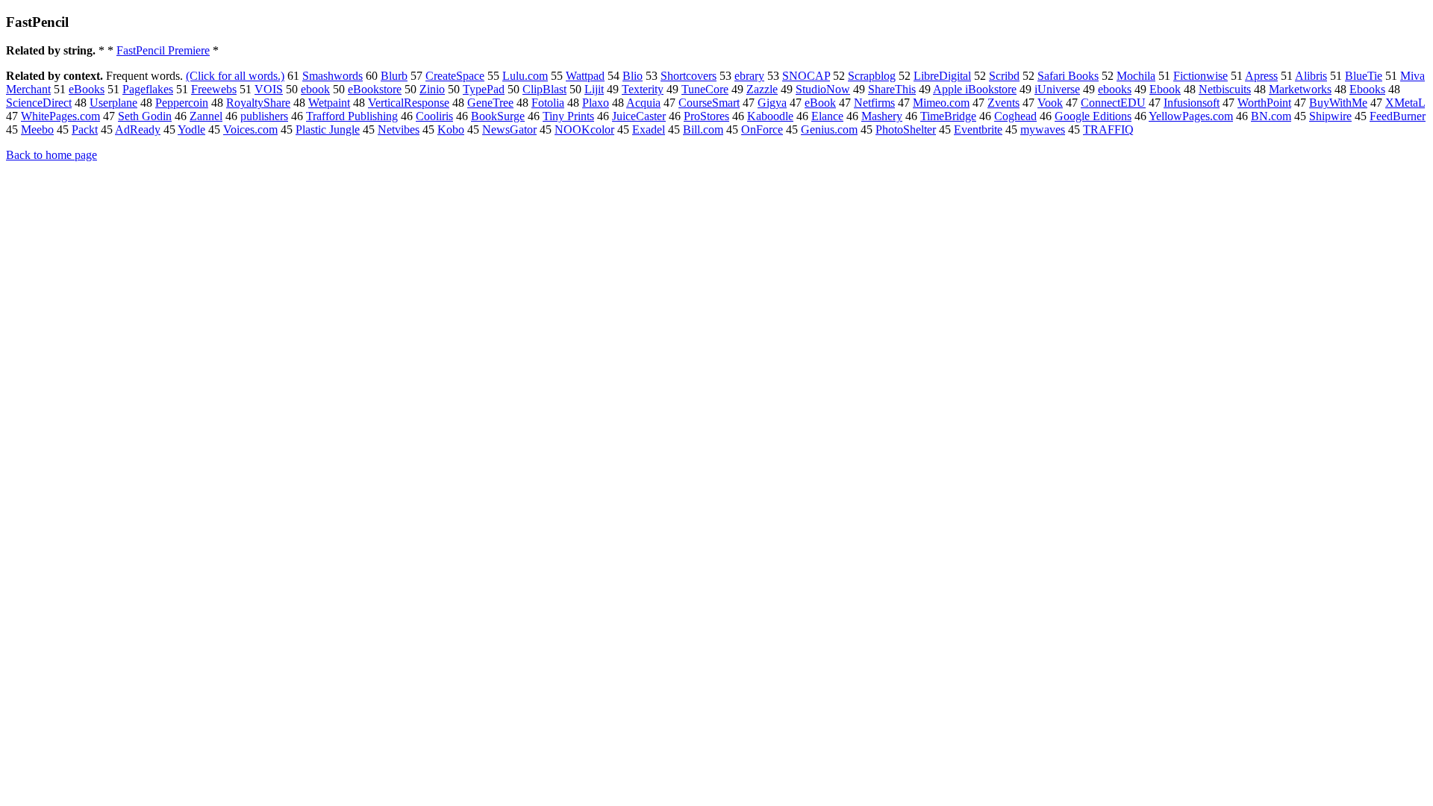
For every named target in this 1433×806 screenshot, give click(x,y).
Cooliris (434, 116)
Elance (827, 116)
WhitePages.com (60, 116)
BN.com (1271, 116)
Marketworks (1300, 89)
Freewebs (214, 89)
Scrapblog (872, 75)
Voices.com (250, 129)
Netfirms (874, 102)
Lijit (594, 89)
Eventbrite (978, 129)
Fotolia (547, 102)
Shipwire (1330, 116)
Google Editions (1093, 116)
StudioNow (823, 89)
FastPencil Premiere (163, 50)
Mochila (1136, 75)
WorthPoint (1264, 102)
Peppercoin (181, 102)
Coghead (1015, 116)
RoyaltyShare (258, 102)
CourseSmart (709, 102)
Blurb (394, 75)
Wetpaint (329, 102)
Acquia (643, 102)
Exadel (648, 129)
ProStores (706, 116)
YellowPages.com (1191, 116)
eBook (820, 102)
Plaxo (595, 102)
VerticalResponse (408, 102)
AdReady (137, 129)
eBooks (86, 89)
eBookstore (375, 89)
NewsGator (509, 129)
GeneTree (490, 102)
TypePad (484, 89)
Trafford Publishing (352, 116)
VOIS (269, 89)
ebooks (1114, 89)
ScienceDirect (39, 102)
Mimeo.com (941, 102)
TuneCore (704, 89)
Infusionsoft (1192, 102)
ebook (315, 89)
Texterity (643, 89)
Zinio (432, 89)
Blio (632, 75)
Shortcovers (688, 75)
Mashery (881, 116)
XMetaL (1405, 102)
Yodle (191, 129)
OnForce (762, 129)
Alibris (1311, 75)
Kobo (450, 129)
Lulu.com (525, 75)
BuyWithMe (1338, 102)
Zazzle (762, 89)
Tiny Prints (568, 116)
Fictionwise (1200, 75)
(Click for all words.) (235, 75)
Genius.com (829, 129)
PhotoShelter (905, 129)
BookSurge (498, 116)
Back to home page (51, 155)
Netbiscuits (1225, 89)
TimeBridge (948, 116)
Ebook (1165, 89)
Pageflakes (147, 89)
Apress (1261, 75)
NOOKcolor (584, 129)
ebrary (749, 75)
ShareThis (892, 89)
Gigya (772, 102)
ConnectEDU (1113, 102)
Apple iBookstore (975, 89)
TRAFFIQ (1108, 129)
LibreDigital (942, 75)
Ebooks (1367, 89)
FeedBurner (1398, 116)
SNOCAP (806, 75)
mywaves (1042, 129)
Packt (85, 129)
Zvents (1003, 102)
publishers (264, 116)
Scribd (1004, 75)
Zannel (206, 116)
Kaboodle (770, 116)
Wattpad (585, 75)
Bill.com (703, 129)
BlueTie (1363, 75)
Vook (1050, 102)
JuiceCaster (639, 116)
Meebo (37, 129)
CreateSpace (454, 75)
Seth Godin (145, 116)
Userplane (113, 102)
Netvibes (398, 129)
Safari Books (1068, 75)
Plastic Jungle (328, 129)
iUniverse (1057, 89)
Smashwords (332, 75)
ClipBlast (544, 89)
